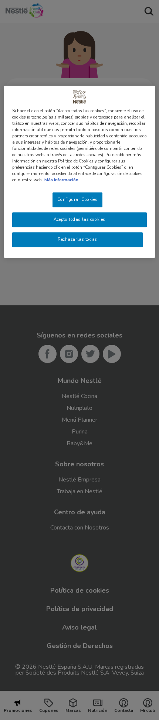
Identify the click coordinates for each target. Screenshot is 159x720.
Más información (61, 180)
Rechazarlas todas (77, 239)
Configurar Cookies (77, 200)
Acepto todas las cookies (79, 220)
